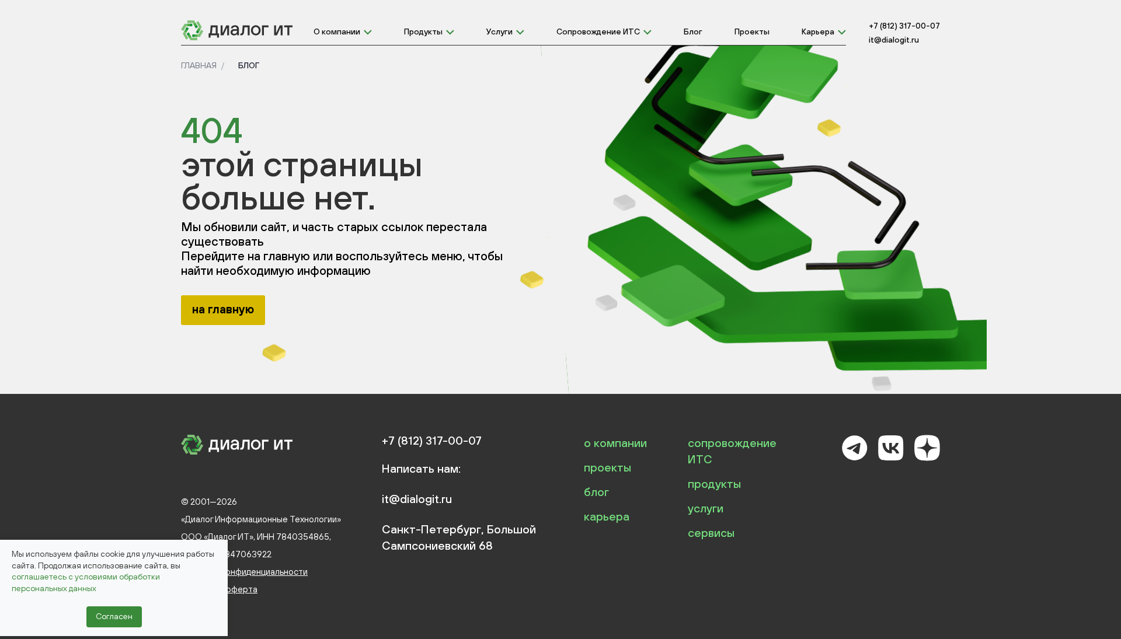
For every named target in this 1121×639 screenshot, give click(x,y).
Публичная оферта (219, 589)
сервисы (711, 532)
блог (596, 491)
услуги (705, 508)
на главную (223, 309)
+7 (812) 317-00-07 (904, 25)
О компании (337, 31)
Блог (693, 31)
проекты (607, 467)
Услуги (499, 31)
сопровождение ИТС (732, 451)
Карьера (818, 31)
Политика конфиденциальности (244, 572)
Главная (199, 65)
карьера (606, 516)
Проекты (752, 31)
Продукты (423, 31)
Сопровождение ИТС (598, 31)
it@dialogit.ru (894, 39)
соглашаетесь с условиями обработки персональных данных (86, 582)
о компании (615, 442)
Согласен (114, 616)
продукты (714, 483)
